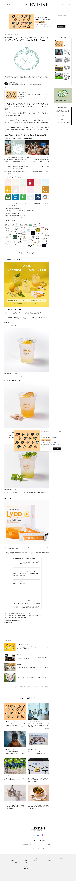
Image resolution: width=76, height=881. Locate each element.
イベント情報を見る (27, 600)
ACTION (7, 34)
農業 (42, 686)
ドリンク (30, 686)
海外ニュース (68, 74)
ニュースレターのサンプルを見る (62, 122)
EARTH (25, 870)
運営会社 (12, 860)
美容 (46, 686)
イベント (13, 686)
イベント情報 (19, 686)
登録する (62, 119)
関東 (26, 689)
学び (67, 65)
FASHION (25, 860)
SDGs (25, 686)
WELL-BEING (26, 868)
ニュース (16, 34)
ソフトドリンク (36, 686)
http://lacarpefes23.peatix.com (26, 577)
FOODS (25, 864)
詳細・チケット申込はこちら (26, 253)
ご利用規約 (49, 860)
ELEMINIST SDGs (14, 862)
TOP (5, 34)
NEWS (25, 858)
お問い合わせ (36, 858)
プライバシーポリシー (51, 858)
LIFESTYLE (26, 866)
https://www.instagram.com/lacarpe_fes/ (27, 565)
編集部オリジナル (68, 41)
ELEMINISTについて (14, 858)
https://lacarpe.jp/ (23, 583)
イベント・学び (12, 34)
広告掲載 (35, 860)
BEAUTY (25, 862)
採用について (62, 858)
